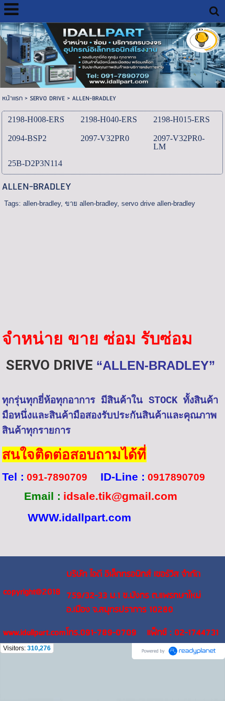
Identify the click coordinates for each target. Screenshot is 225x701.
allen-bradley (42, 203)
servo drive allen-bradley (158, 203)
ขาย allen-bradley (91, 203)
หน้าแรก (12, 98)
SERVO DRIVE (47, 98)
